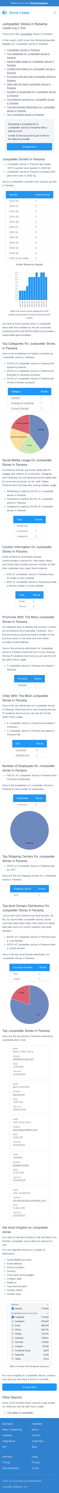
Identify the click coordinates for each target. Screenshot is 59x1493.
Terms (35, 1468)
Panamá (22, 685)
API (4, 1446)
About (35, 1429)
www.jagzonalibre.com (25, 1129)
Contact (36, 1435)
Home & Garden (20, 408)
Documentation (10, 1468)
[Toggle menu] (55, 13)
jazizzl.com (19, 1094)
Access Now (29, 146)
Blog (34, 1446)
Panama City (22, 755)
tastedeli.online (21, 1165)
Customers (38, 1441)
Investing (7, 1435)
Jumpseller (26, 34)
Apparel (15, 397)
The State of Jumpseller (20, 1412)
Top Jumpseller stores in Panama (25, 114)
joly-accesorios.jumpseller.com (29, 1200)
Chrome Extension (39, 3)
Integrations (8, 1441)
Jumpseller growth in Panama (23, 50)
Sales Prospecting (12, 1429)
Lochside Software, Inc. (15, 1486)
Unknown (21, 750)
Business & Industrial (22, 403)
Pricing (6, 1462)
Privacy (36, 1462)
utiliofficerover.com (23, 1059)
